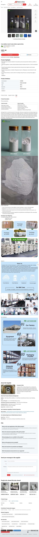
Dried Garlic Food (11, 526)
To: (6, 463)
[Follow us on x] (32, 530)
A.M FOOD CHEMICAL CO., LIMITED (9, 45)
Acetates (21, 503)
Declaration (30, 534)
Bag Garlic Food (4, 526)
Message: (5, 466)
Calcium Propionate (16, 411)
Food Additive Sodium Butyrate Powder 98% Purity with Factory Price (33, 492)
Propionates (12, 503)
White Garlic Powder (23, 523)
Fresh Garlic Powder (31, 523)
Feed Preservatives (20, 7)
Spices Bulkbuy (19, 526)
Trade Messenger (17, 530)
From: (6, 461)
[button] (1, 1)
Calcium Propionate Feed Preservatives (8, 516)
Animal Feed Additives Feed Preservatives (21, 514)
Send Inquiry (10, 54)
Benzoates (2, 503)
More (2, 528)
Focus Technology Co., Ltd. (12, 534)
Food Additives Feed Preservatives (7, 514)
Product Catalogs (15, 500)
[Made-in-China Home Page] (19, 2)
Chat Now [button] (29, 54)
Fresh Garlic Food (14, 523)
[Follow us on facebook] (31, 530)
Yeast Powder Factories (5, 521)
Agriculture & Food (7, 7)
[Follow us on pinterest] (37, 530)
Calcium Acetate (15, 412)
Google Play (9, 530)
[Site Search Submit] (24, 4)
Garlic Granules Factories (6, 523)
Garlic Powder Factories (15, 521)
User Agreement (25, 534)
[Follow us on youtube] (35, 530)
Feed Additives (13, 7)
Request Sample (16, 57)
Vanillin (19, 412)
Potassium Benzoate (8, 412)
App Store (4, 530)
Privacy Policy (35, 534)
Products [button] (10, 4)
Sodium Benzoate (10, 411)
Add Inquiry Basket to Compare (19, 39)
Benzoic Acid (22, 411)
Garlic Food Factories (24, 521)
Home (2, 7)
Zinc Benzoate (27, 411)
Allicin (22, 412)
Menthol (25, 412)
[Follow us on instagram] (34, 530)
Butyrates (30, 503)
